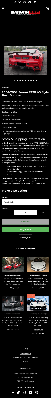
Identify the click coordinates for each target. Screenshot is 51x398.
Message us (25, 237)
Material (5, 198)
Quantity (5, 209)
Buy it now (25, 230)
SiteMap (25, 361)
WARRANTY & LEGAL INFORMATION (25, 358)
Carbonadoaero (25, 354)
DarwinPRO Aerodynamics (13, 275)
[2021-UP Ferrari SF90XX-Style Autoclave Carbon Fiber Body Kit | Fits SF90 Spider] (13, 264)
